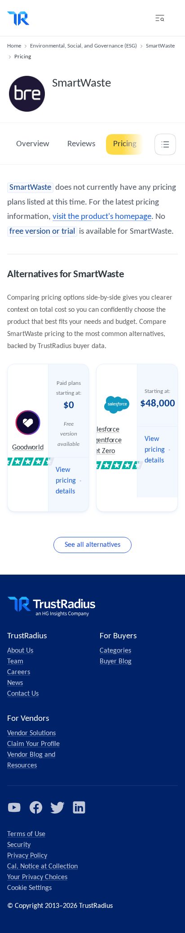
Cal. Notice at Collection (42, 866)
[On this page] (165, 144)
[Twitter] (57, 807)
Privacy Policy (27, 855)
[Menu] (160, 18)
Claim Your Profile (33, 744)
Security (19, 845)
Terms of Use (26, 834)
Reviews (81, 144)
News (15, 683)
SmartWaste (160, 46)
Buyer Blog (116, 661)
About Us (20, 650)
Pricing (125, 144)
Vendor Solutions (31, 733)
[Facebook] (36, 807)
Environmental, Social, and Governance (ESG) (83, 46)
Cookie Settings (29, 888)
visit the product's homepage (102, 217)
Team (15, 661)
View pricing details (66, 480)
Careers (18, 672)
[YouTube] (14, 807)
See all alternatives (92, 545)
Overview (32, 144)
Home (14, 46)
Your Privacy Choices (37, 877)
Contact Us (23, 694)
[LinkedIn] (79, 807)
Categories (115, 650)
